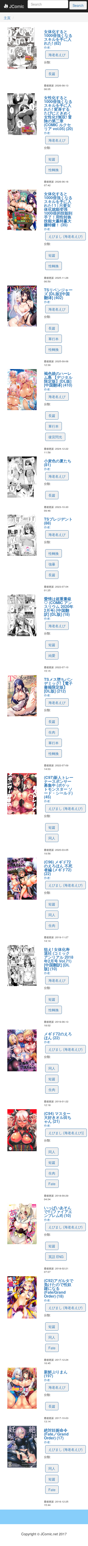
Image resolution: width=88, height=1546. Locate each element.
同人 (51, 838)
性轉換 (53, 169)
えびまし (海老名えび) (65, 236)
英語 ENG (56, 1256)
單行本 (53, 338)
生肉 (51, 732)
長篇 (51, 73)
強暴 (51, 564)
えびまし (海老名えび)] (66, 1132)
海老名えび (57, 54)
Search (78, 5)
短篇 (51, 159)
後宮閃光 (55, 436)
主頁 (7, 17)
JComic (16, 6)
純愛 (51, 655)
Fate (51, 1183)
